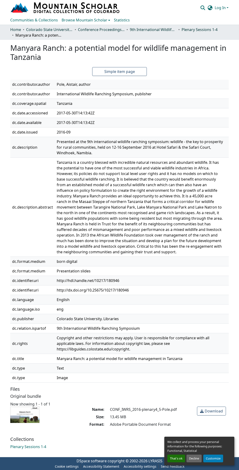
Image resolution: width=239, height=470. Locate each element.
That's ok (176, 458)
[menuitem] (86, 20)
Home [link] (15, 29)
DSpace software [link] (92, 460)
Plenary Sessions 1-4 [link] (200, 29)
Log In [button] (221, 7)
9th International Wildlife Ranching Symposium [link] (153, 29)
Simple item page (119, 71)
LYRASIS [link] (155, 460)
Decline (194, 458)
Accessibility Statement (101, 466)
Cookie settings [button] (67, 466)
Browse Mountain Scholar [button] (84, 20)
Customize (213, 458)
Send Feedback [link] (172, 466)
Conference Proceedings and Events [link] (101, 29)
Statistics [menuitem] (122, 20)
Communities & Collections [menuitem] (34, 20)
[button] (65, 8)
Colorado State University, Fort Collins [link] (49, 29)
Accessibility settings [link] (140, 466)
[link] (211, 411)
